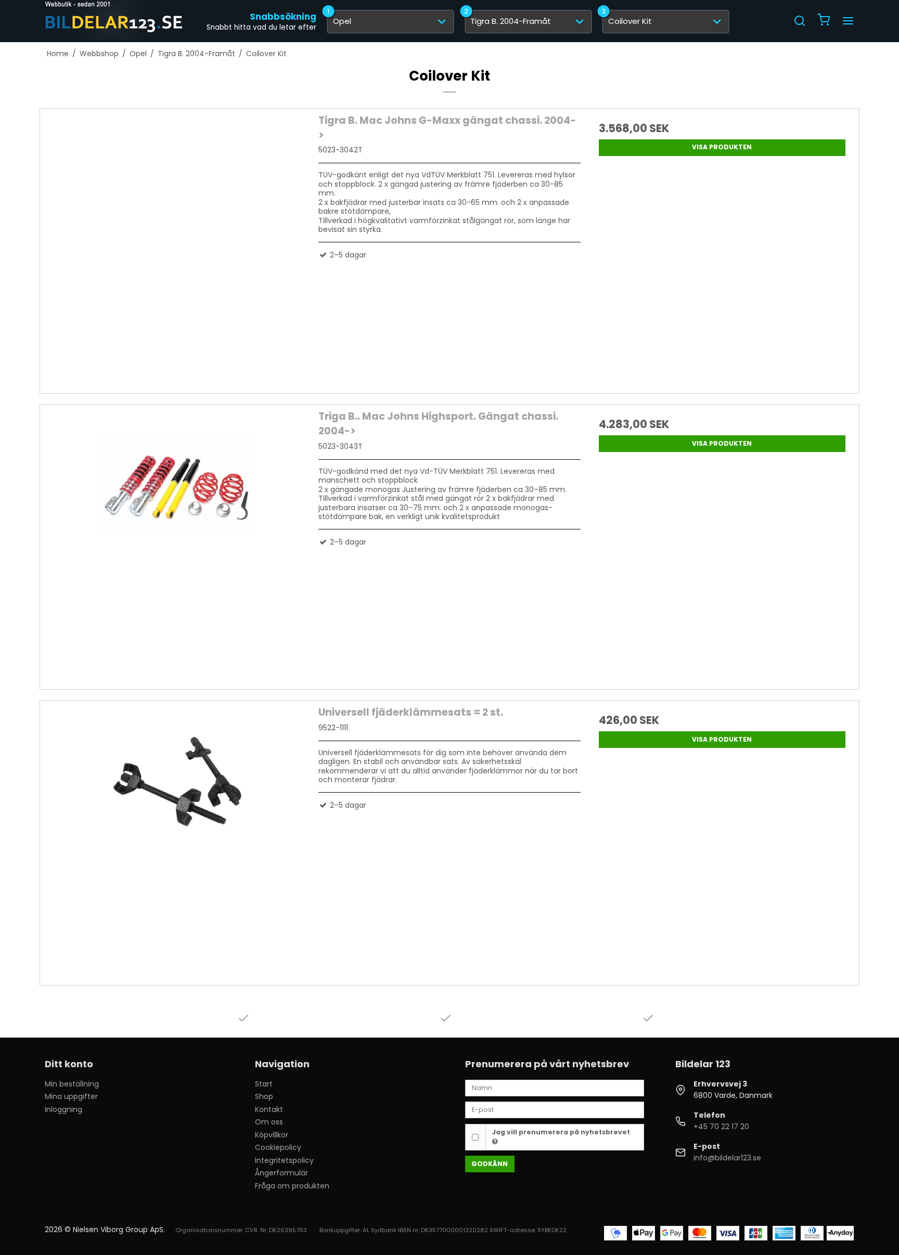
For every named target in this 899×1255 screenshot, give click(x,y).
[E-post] (554, 1109)
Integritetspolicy (284, 1160)
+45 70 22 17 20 (721, 1126)
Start (264, 1084)
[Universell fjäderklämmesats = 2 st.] (177, 836)
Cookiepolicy (278, 1147)
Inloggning (63, 1109)
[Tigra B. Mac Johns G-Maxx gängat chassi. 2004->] (177, 244)
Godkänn (489, 1163)
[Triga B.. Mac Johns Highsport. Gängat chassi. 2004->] (177, 540)
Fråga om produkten (292, 1186)
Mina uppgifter (71, 1096)
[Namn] (554, 1087)
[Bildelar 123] (114, 21)
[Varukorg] (823, 21)
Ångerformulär (281, 1173)
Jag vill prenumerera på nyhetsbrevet (561, 1132)
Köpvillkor (271, 1135)
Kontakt (269, 1109)
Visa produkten (722, 147)
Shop (264, 1096)
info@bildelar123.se (727, 1158)
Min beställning (72, 1084)
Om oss (269, 1122)
